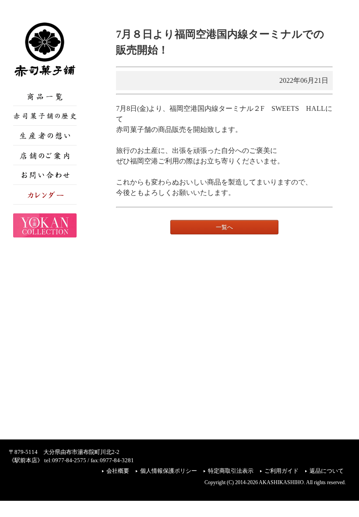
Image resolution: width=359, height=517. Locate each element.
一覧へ (224, 227)
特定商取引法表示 (230, 471)
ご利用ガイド (281, 471)
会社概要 (117, 471)
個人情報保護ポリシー (168, 471)
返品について (327, 471)
